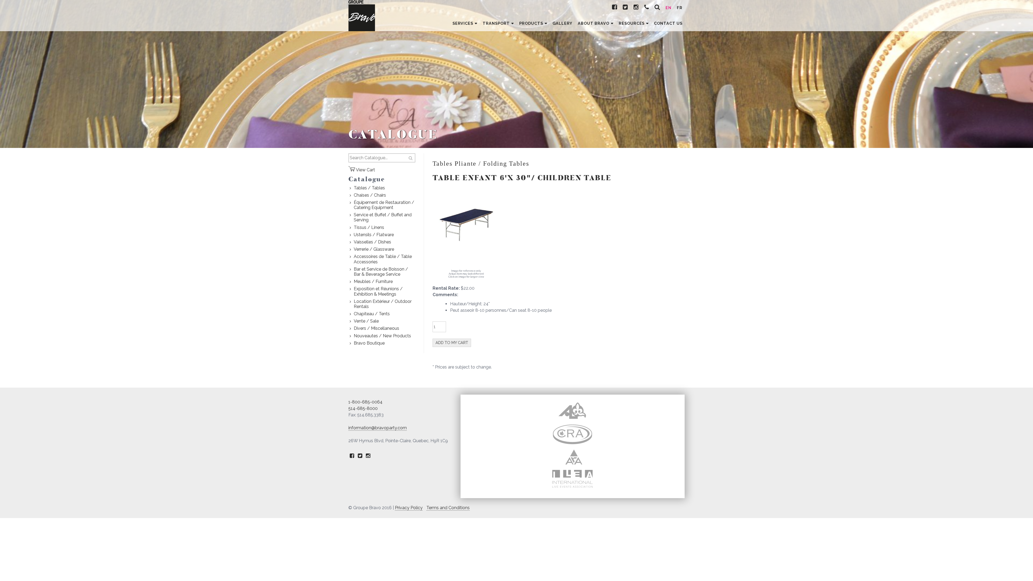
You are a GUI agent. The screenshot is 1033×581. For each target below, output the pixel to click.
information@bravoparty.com (377, 427)
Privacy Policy (409, 507)
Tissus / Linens (369, 227)
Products (531, 23)
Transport (496, 23)
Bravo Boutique (369, 343)
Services (462, 23)
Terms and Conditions (448, 507)
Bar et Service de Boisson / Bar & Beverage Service (381, 272)
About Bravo (593, 23)
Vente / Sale (366, 321)
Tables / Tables (369, 187)
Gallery (563, 23)
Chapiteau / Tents (372, 313)
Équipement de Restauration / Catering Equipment (384, 205)
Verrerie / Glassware (374, 249)
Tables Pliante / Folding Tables (481, 163)
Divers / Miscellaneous (376, 328)
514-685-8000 (363, 408)
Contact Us (668, 23)
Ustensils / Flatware (374, 234)
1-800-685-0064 (365, 402)
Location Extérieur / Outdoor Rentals (383, 304)
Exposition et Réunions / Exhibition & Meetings (378, 291)
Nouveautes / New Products (382, 335)
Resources (632, 23)
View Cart (365, 169)
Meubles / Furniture (373, 281)
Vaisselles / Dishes (372, 242)
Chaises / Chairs (370, 195)
